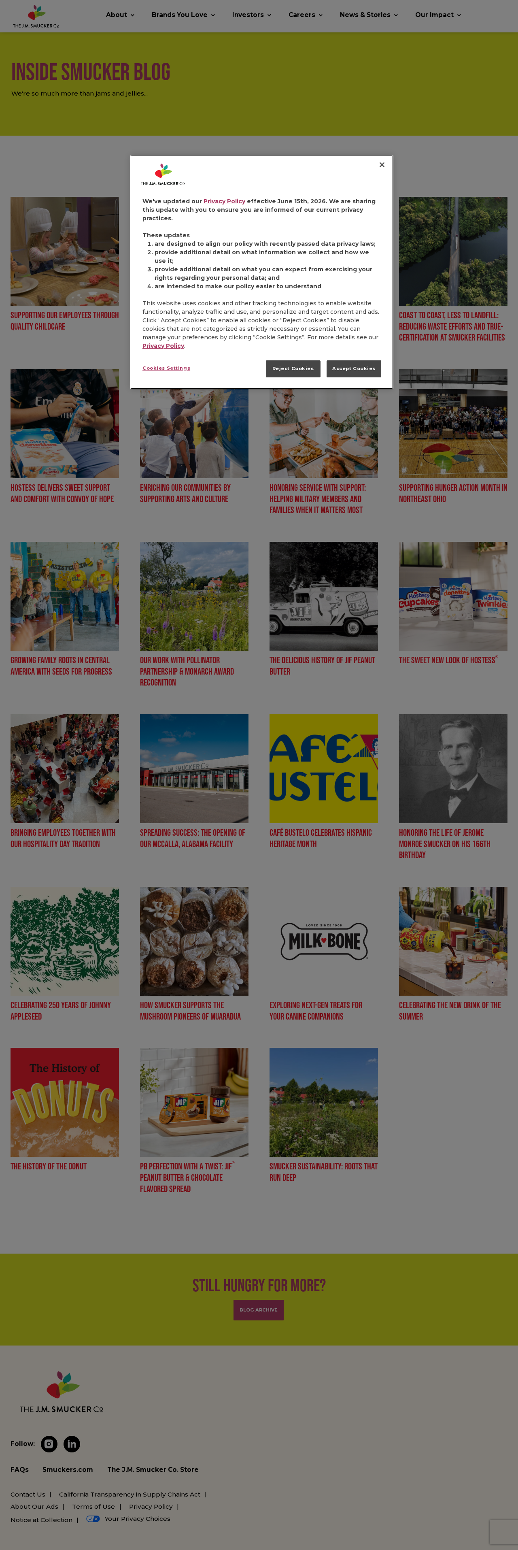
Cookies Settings (166, 368)
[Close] (382, 165)
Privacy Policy (224, 201)
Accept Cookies (354, 368)
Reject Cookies (293, 368)
